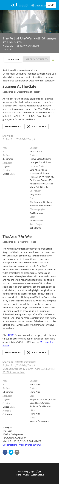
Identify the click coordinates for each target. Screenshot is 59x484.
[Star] (53, 59)
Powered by (23, 471)
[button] (5, 452)
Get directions (10, 444)
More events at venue (30, 444)
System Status (37, 475)
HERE (11, 335)
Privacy (25, 475)
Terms (18, 475)
